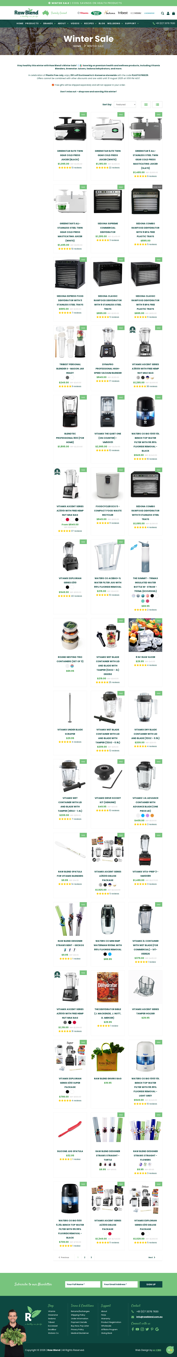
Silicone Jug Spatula (70, 1151)
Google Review (157, 1329)
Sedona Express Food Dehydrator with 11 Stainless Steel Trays (70, 300)
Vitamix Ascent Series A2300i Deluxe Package (107, 1225)
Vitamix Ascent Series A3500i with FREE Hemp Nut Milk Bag (145, 368)
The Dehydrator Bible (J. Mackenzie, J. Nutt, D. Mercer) (107, 1013)
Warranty (105, 1318)
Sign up (151, 1284)
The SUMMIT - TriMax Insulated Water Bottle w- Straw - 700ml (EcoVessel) (145, 585)
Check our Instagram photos (142, 1329)
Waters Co (53, 1333)
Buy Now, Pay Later (80, 1325)
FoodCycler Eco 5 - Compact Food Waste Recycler (108, 511)
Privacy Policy (77, 1329)
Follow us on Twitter (147, 1329)
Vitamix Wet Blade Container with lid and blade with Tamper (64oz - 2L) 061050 (108, 666)
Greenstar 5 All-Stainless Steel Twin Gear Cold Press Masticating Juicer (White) (70, 232)
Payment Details (79, 1322)
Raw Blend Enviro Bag (108, 1078)
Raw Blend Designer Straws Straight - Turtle (107, 1155)
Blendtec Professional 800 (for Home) (70, 438)
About (104, 1311)
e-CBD (157, 1350)
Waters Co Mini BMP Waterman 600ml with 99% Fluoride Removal (108, 945)
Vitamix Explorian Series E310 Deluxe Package (145, 1225)
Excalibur (52, 1329)
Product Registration (111, 1322)
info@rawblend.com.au (149, 1316)
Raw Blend (21, 17)
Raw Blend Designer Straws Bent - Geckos (70, 943)
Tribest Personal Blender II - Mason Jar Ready (70, 368)
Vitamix (51, 1311)
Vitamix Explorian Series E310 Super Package (70, 1083)
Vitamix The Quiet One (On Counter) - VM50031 (107, 438)
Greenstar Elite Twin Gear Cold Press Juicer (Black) (70, 155)
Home (77, 46)
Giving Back (106, 1333)
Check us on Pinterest (152, 1329)
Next (150, 1257)
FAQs (103, 1315)
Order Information (79, 1318)
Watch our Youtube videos (137, 1329)
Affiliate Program (109, 1329)
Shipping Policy (78, 1315)
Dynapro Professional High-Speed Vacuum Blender (108, 368)
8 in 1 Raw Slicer (145, 657)
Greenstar (53, 1315)
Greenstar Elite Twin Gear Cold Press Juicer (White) (108, 155)
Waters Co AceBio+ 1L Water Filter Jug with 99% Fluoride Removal (107, 582)
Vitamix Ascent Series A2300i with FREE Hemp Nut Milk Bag (70, 511)
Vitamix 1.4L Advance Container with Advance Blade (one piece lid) (145, 804)
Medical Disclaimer (80, 1333)
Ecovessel (53, 1325)
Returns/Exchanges (80, 1311)
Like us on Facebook (132, 1329)
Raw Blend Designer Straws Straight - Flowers (145, 1155)
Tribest (51, 1322)
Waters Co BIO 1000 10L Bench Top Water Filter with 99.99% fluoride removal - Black (145, 442)
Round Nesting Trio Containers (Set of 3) (70, 659)
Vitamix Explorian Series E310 (70, 580)
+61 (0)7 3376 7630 (165, 23)
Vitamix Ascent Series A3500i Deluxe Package (107, 876)
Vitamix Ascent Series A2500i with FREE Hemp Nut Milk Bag (70, 1013)
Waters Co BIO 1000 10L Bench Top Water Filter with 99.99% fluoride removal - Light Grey (145, 1087)
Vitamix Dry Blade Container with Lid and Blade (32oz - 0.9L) (145, 734)
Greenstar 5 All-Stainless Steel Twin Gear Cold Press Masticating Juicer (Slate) (145, 159)
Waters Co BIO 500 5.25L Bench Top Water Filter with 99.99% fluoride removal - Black (70, 1229)
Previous (65, 1257)
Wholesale (106, 1325)
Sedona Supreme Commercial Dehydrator (108, 228)
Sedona (52, 1318)
